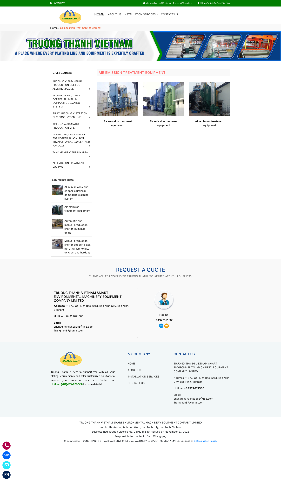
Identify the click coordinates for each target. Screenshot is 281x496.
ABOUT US (114, 14)
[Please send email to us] (4, 474)
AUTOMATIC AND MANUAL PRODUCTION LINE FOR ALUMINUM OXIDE (68, 85)
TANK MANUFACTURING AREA (70, 152)
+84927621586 (73, 316)
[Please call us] (4, 445)
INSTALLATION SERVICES (140, 14)
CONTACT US (169, 14)
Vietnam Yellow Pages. (205, 441)
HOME (99, 14)
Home (54, 27)
